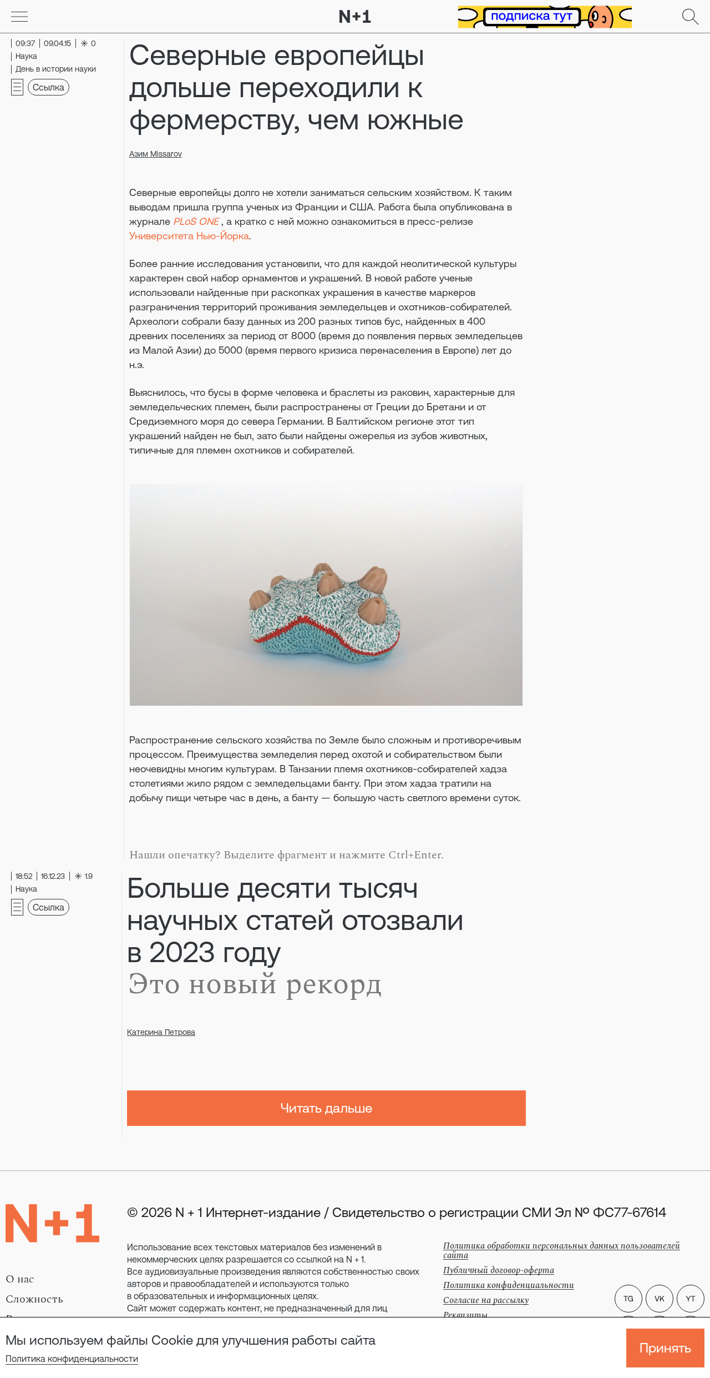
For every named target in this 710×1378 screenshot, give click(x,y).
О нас (20, 1279)
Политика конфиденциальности (72, 1359)
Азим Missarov (155, 153)
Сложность (34, 1299)
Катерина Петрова (161, 1032)
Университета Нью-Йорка (189, 236)
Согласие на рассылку (486, 1300)
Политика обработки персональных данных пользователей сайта (561, 1250)
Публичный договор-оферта (498, 1270)
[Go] (19, 16)
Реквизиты (465, 1315)
